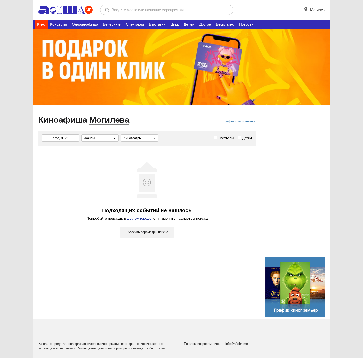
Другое (205, 24)
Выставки (157, 24)
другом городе (139, 218)
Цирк (174, 24)
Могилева (109, 119)
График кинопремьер (239, 121)
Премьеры (226, 138)
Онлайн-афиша (85, 24)
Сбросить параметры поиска (147, 232)
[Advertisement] (295, 192)
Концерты (58, 24)
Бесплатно (225, 24)
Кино (41, 24)
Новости (246, 24)
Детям (189, 24)
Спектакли (135, 24)
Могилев (317, 10)
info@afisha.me (236, 344)
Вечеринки (112, 24)
